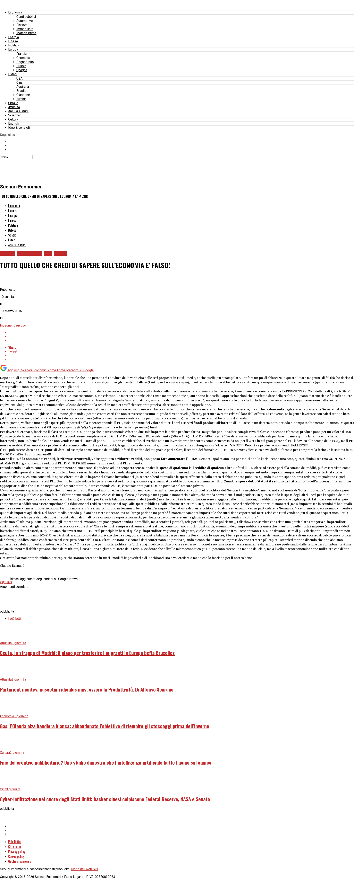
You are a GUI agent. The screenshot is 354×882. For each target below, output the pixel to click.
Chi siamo (14, 846)
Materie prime (26, 33)
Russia (21, 66)
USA (19, 78)
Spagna (21, 70)
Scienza (14, 115)
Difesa (13, 41)
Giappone (23, 95)
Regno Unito (25, 62)
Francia (21, 54)
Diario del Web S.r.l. (84, 869)
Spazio (13, 103)
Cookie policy (16, 856)
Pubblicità (14, 841)
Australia (22, 87)
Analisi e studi (18, 111)
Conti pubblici (26, 17)
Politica (13, 45)
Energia (13, 37)
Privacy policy (16, 851)
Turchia (21, 99)
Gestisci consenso (19, 861)
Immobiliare (24, 29)
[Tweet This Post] (181, 336)
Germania (23, 58)
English (13, 123)
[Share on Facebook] (181, 333)
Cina (19, 82)
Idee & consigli (19, 128)
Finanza (21, 25)
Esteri (12, 74)
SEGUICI (6, 583)
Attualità (14, 107)
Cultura (13, 119)
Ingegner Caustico (13, 325)
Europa (13, 49)
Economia (15, 12)
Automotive (24, 21)
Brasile (21, 91)
